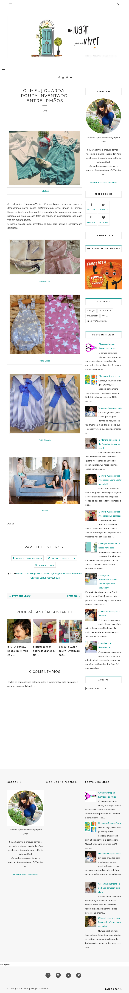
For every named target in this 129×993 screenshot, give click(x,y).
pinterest (91, 222)
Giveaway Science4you (109, 376)
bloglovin (103, 222)
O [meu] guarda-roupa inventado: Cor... (70, 651)
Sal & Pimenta (46, 577)
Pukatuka (34, 577)
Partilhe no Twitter (64, 558)
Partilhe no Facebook (29, 558)
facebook (91, 210)
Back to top (112, 989)
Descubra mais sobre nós (103, 182)
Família (105, 316)
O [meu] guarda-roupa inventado (66, 573)
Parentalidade (105, 311)
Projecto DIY (92, 316)
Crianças (91, 311)
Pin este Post (46, 565)
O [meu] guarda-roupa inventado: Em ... (44, 651)
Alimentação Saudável (97, 321)
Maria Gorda (43, 573)
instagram (103, 210)
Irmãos (19, 573)
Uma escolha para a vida (110, 408)
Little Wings (30, 573)
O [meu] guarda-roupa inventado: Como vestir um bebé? (109, 479)
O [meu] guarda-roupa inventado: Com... (18, 651)
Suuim (57, 577)
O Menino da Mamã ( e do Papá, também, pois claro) (109, 443)
